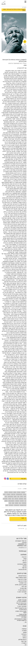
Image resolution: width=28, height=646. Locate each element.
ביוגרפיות (10, 492)
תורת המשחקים (23, 505)
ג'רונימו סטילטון (19, 494)
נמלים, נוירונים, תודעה (20, 584)
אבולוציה (23, 492)
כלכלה (21, 496)
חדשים (24, 562)
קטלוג (24, 558)
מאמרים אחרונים (22, 564)
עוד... (25, 593)
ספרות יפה (5, 498)
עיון (25, 500)
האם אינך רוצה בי (21, 591)
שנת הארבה (23, 588)
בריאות (24, 494)
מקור (6, 496)
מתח (25, 498)
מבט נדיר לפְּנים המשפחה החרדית (21, 600)
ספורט (9, 498)
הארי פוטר (13, 494)
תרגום (7, 505)
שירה (10, 503)
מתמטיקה (21, 498)
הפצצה (22, 518)
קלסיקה (16, 503)
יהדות (4, 494)
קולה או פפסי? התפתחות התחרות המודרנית (21, 616)
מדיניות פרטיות (22, 569)
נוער (13, 498)
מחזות (15, 496)
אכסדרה (18, 492)
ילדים (25, 496)
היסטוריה (8, 494)
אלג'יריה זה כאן (22, 581)
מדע (18, 496)
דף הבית (24, 557)
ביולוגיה (6, 492)
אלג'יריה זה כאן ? (22, 579)
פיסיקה (6, 500)
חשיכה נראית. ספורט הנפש (20, 612)
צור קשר (24, 567)
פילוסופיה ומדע (11, 500)
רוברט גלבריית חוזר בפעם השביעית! (21, 603)
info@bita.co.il (22, 547)
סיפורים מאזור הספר (21, 577)
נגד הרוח (16, 498)
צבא (20, 503)
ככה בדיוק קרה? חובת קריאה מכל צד (20, 608)
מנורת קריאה (10, 496)
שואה (13, 503)
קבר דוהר (23, 586)
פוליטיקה (21, 500)
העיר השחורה (22, 583)
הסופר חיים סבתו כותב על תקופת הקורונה (20, 619)
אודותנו (24, 566)
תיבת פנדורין (16, 505)
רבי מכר (24, 560)
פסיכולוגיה (24, 503)
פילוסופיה (17, 500)
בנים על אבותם (22, 575)
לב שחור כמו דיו (22, 590)
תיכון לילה (11, 505)
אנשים (15, 492)
